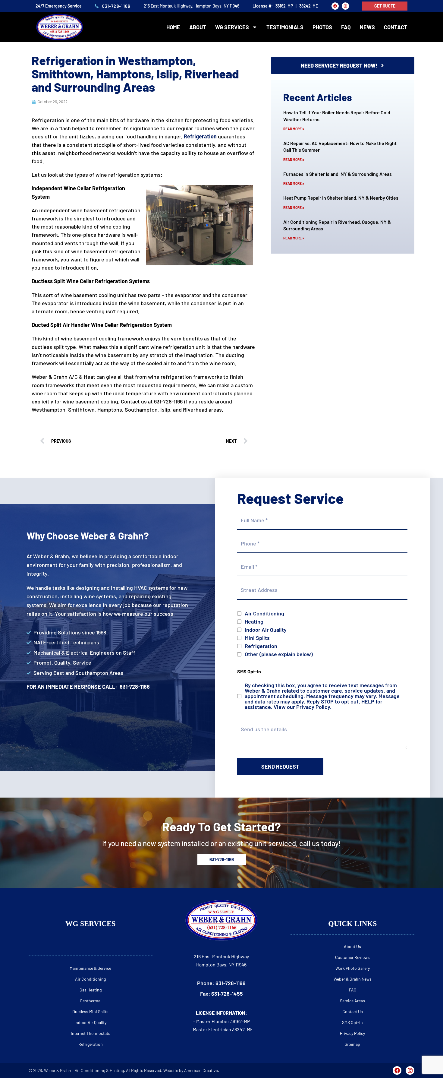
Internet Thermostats (90, 1033)
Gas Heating (91, 989)
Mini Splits (257, 637)
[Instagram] (345, 6)
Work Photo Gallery (352, 968)
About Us (352, 946)
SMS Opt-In (352, 1022)
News (367, 27)
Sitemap (352, 1044)
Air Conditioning (264, 613)
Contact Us (352, 1011)
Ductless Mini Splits (90, 1011)
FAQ (346, 27)
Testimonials (284, 27)
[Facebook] (335, 6)
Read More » (293, 129)
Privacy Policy (313, 706)
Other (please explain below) (279, 654)
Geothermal (90, 1000)
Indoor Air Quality (266, 629)
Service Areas (352, 1000)
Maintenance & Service (90, 968)
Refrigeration (261, 646)
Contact (395, 27)
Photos (322, 27)
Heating (254, 621)
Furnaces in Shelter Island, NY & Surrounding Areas (337, 174)
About (197, 27)
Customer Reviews (352, 957)
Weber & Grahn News (353, 979)
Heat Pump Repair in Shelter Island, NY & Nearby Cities (340, 198)
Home (173, 27)
